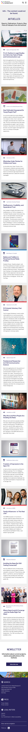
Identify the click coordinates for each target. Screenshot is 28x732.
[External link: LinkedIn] (9, 728)
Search (23, 3)
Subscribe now (14, 664)
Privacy (3, 715)
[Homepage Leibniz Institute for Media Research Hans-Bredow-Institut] (7, 3)
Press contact (5, 704)
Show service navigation (8, 723)
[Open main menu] (26, 3)
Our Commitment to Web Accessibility (11, 717)
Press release (4, 703)
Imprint (3, 713)
